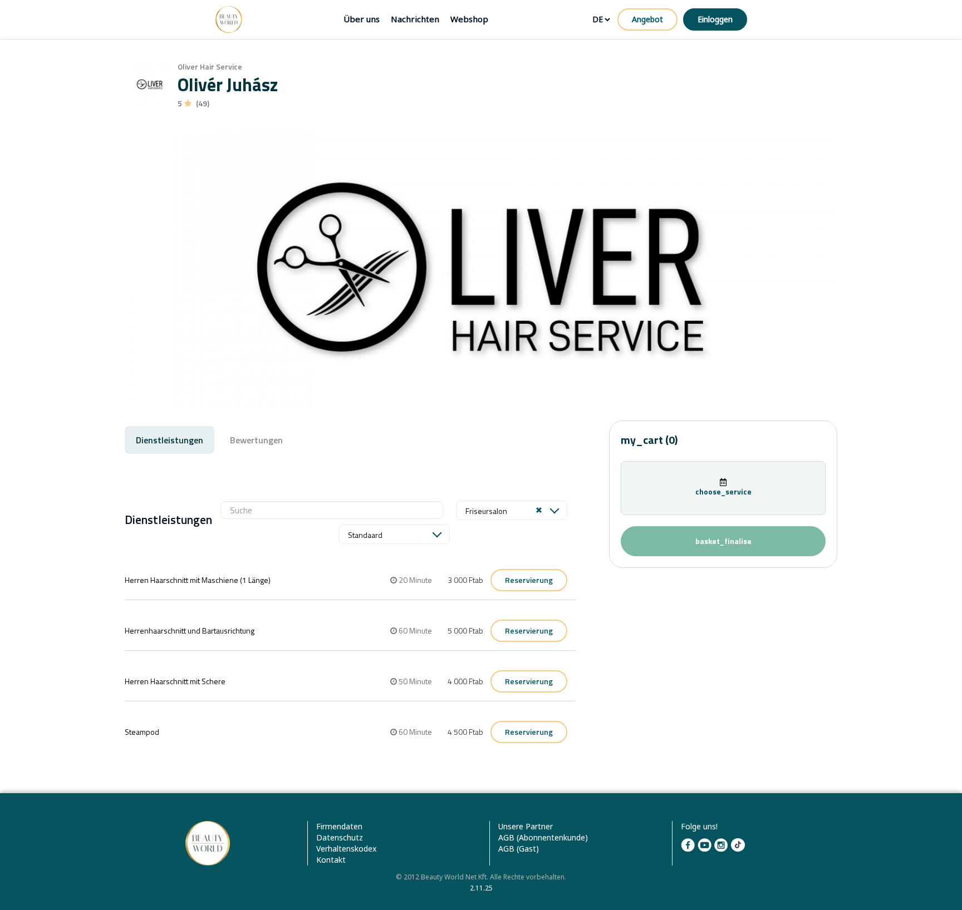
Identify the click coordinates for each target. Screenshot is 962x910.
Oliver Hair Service (210, 66)
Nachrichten (415, 18)
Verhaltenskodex (346, 848)
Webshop (469, 18)
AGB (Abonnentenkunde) (543, 837)
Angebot (647, 19)
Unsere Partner (525, 826)
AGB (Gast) (518, 848)
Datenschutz (339, 837)
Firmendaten (339, 826)
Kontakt (331, 859)
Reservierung (529, 580)
